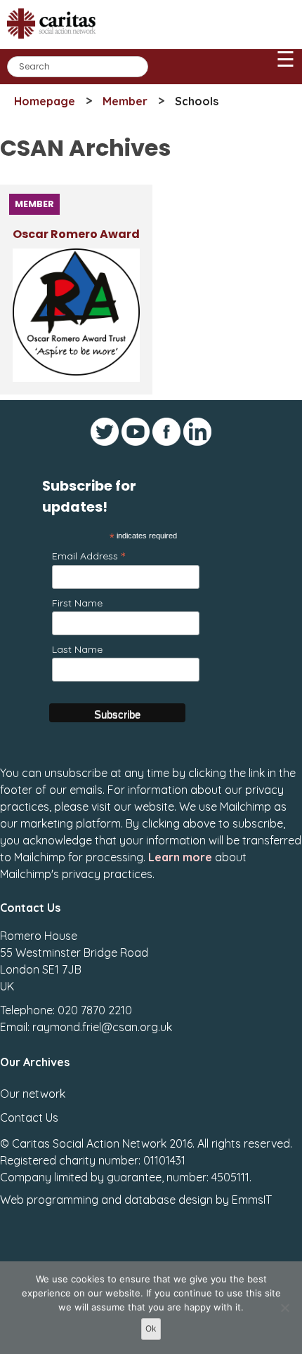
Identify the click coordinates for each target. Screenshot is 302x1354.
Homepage (44, 101)
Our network (32, 1094)
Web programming (49, 1200)
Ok (151, 1328)
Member (125, 101)
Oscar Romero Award (76, 234)
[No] (284, 1308)
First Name (77, 603)
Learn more (180, 857)
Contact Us (29, 1117)
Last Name (77, 649)
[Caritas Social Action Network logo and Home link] (56, 43)
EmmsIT (252, 1200)
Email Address (88, 555)
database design (168, 1200)
